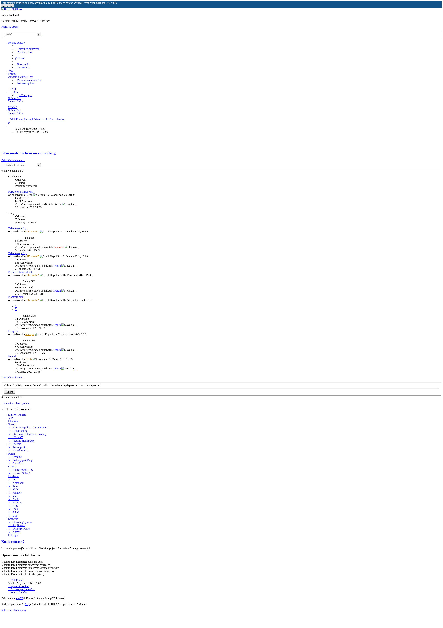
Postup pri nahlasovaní (20, 191)
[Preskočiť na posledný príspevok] (76, 204)
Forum (12, 73)
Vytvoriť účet (15, 113)
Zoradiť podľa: (41, 385)
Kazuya (29, 334)
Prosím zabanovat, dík (20, 272)
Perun (57, 265)
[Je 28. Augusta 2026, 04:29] (9, 125)
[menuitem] (27, 48)
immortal (59, 247)
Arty (27, 604)
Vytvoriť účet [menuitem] (15, 101)
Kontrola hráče (16, 296)
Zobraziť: (9, 385)
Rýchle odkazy (16, 42)
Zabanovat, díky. (17, 228)
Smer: (82, 385)
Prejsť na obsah (9, 26)
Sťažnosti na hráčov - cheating (28, 153)
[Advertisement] (87, 141)
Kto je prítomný (12, 541)
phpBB (19, 598)
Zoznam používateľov (20, 76)
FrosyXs (13, 331)
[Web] (11, 9)
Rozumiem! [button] (7, 5)
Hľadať (12, 107)
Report (12, 356)
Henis (28, 359)
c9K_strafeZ (32, 231)
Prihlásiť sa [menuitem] (14, 98)
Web (10, 70)
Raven (29, 194)
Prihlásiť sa (14, 110)
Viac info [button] (112, 2)
